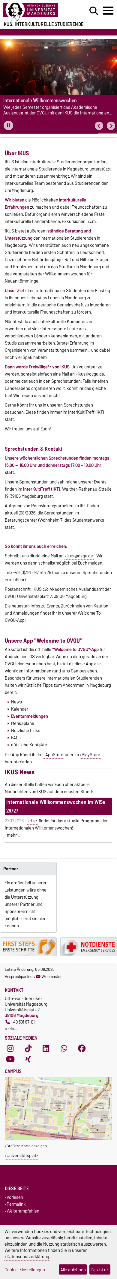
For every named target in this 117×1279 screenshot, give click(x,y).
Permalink (16, 1204)
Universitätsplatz (22, 1155)
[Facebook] (81, 1048)
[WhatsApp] (63, 1048)
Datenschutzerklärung (28, 1256)
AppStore (54, 754)
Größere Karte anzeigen (27, 1146)
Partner (10, 868)
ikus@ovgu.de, (91, 374)
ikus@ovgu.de (80, 555)
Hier (33, 820)
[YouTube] (10, 1059)
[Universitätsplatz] (58, 1138)
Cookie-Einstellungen (24, 1269)
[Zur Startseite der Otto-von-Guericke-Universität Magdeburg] (36, 12)
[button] (99, 126)
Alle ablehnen (73, 1269)
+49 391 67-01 (23, 1022)
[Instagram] (10, 1048)
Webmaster (51, 976)
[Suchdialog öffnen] (93, 11)
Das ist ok (100, 1269)
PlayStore (91, 754)
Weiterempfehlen (23, 1210)
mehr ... (13, 835)
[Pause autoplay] (8, 125)
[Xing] (28, 1059)
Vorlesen (15, 1197)
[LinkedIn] (45, 1048)
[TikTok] (28, 1048)
